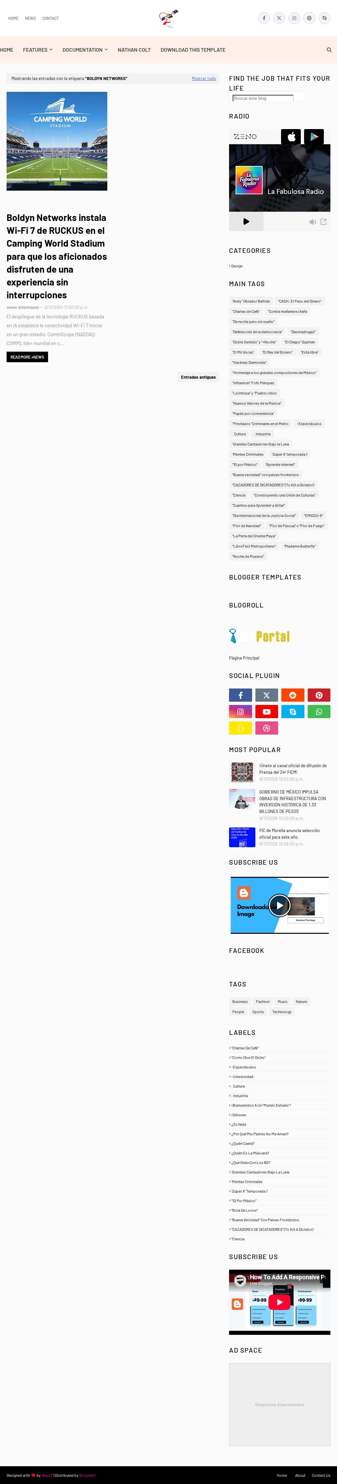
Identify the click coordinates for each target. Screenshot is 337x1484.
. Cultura (239, 433)
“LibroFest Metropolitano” (254, 546)
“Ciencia (239, 495)
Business (240, 1001)
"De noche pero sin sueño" (253, 321)
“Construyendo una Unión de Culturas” (285, 495)
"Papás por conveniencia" (253, 413)
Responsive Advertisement (279, 1404)
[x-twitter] (279, 18)
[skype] (324, 18)
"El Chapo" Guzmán (299, 341)
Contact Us (321, 1475)
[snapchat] (240, 728)
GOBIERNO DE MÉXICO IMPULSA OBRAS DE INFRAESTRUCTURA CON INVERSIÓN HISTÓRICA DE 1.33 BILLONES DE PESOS (292, 801)
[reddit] (292, 695)
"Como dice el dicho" (280, 1057)
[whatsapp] (319, 711)
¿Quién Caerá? (279, 1143)
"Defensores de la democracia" (257, 331)
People (238, 1011)
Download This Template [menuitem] (193, 49)
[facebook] (264, 18)
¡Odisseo (279, 1114)
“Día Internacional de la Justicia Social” (264, 515)
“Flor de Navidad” (246, 525)
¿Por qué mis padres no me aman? (279, 1133)
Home (13, 18)
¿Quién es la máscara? (280, 1152)
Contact (50, 18)
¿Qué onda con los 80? (279, 1162)
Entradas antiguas (198, 377)
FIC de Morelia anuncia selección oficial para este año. (289, 834)
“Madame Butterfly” (300, 546)
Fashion (263, 1001)
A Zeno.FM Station (246, 233)
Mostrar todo (204, 78)
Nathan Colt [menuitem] (134, 49)
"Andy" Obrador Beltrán (251, 301)
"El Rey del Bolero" (277, 352)
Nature (301, 1001)
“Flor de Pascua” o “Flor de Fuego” (296, 525)
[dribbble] (266, 728)
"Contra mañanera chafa (287, 311)
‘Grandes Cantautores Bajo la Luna (260, 444)
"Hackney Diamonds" (249, 362)
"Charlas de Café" (246, 311)
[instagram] (294, 18)
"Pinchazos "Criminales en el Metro (260, 423)
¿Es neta (280, 1124)
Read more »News (27, 357)
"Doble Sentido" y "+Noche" (254, 341)
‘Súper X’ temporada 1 (289, 454)
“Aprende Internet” (280, 464)
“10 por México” (244, 464)
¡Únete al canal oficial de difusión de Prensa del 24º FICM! (293, 769)
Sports (258, 1011)
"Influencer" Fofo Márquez (253, 382)
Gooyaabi (87, 1475)
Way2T (47, 1475)
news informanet (23, 307)
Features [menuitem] (35, 49)
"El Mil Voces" (243, 352)
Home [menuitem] (6, 49)
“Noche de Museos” (248, 556)
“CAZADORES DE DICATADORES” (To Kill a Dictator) (273, 484)
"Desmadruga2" (303, 331)
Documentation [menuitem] (83, 49)
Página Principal (244, 658)
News (30, 18)
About (300, 1475)
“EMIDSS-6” (313, 515)
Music (283, 1001)
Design (280, 265)
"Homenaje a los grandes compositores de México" (274, 372)
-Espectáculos (309, 423)
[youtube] (266, 711)
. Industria (262, 433)
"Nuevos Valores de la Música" (256, 403)
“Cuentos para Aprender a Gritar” (258, 505)
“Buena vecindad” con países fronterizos (265, 474)
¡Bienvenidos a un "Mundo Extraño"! (279, 1105)
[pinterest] (309, 18)
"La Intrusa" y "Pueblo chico (254, 393)
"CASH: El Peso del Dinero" (300, 301)
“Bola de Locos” (279, 1210)
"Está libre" (310, 352)
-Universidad (279, 1076)
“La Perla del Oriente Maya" (254, 535)
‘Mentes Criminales (248, 454)
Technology (282, 1011)
